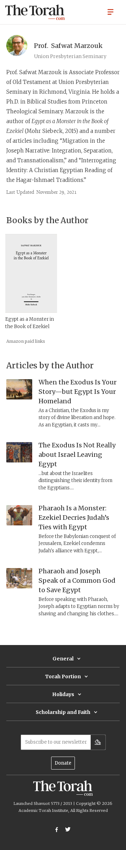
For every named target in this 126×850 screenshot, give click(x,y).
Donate (63, 763)
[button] (110, 11)
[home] (35, 12)
